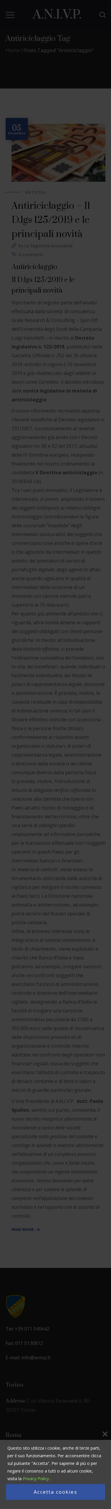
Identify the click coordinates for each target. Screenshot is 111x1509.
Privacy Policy (36, 1478)
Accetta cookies (55, 1492)
